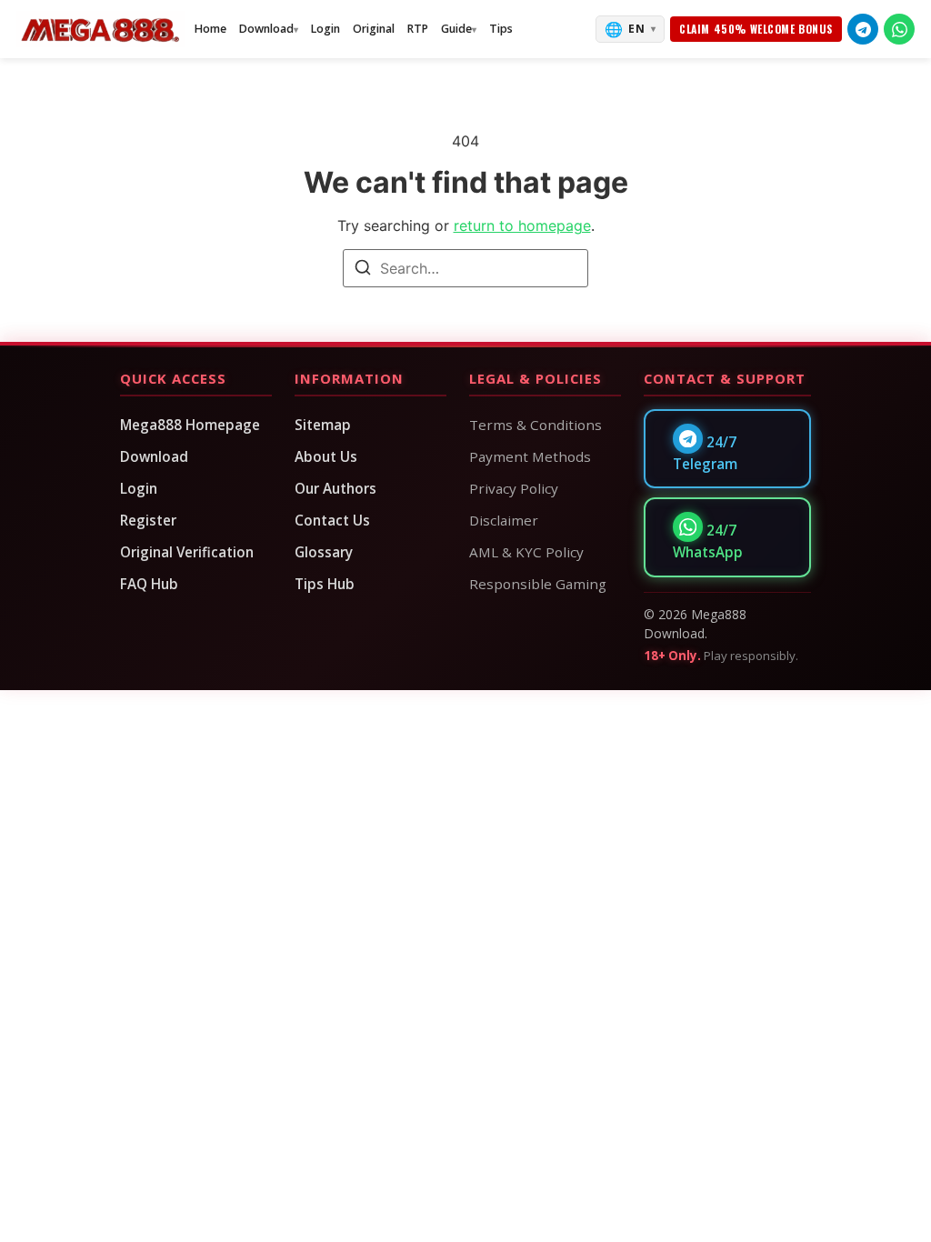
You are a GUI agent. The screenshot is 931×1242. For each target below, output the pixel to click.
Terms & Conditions (535, 425)
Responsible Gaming (537, 584)
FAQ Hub (149, 584)
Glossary (324, 552)
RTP (417, 28)
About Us (326, 456)
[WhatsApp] (899, 29)
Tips (501, 28)
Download (266, 28)
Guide (456, 28)
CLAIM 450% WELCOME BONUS (756, 28)
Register (148, 520)
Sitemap (323, 425)
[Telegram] (862, 29)
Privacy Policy (513, 488)
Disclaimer (503, 520)
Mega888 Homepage (190, 425)
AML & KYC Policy (526, 552)
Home (210, 28)
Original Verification (187, 552)
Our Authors (335, 488)
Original (374, 28)
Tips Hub (325, 584)
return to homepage (522, 225)
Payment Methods (530, 456)
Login (325, 28)
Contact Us (332, 520)
